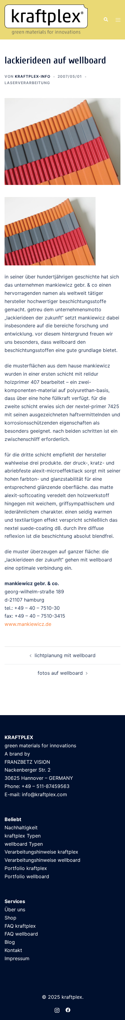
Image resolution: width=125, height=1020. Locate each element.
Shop (10, 918)
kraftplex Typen (23, 836)
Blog (10, 942)
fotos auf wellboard (60, 673)
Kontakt (13, 950)
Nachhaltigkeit (21, 827)
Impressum (17, 958)
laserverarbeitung (27, 82)
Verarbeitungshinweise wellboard (42, 860)
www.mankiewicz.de (28, 624)
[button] (105, 19)
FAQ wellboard (21, 934)
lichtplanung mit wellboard (65, 655)
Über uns (15, 909)
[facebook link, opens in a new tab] (68, 1010)
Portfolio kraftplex (26, 868)
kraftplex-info (32, 76)
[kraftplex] (46, 19)
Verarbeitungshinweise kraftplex (41, 852)
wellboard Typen (24, 844)
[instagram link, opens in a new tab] (57, 1010)
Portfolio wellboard (27, 876)
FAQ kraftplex (20, 926)
